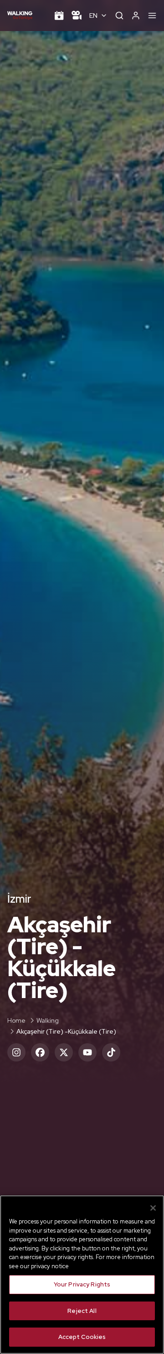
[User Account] (135, 15)
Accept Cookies (82, 1337)
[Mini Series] (76, 15)
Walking (47, 1020)
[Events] (59, 15)
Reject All (81, 1311)
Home (16, 1020)
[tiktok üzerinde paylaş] (111, 1052)
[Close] (153, 1208)
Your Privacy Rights (82, 1284)
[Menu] (152, 15)
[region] (82, 1274)
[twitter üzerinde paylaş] (64, 1052)
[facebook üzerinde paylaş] (40, 1052)
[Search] (119, 15)
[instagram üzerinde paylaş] (16, 1052)
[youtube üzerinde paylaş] (87, 1052)
